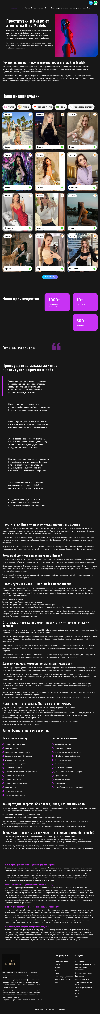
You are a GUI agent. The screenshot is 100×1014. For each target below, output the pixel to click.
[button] (91, 3)
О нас (47, 8)
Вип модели (79, 976)
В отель (78, 993)
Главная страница (16, 8)
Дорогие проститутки (83, 979)
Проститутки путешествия (85, 964)
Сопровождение (81, 961)
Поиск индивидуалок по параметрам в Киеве (68, 8)
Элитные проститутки (83, 973)
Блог (89, 8)
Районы (40, 8)
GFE (76, 996)
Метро (33, 8)
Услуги (27, 8)
